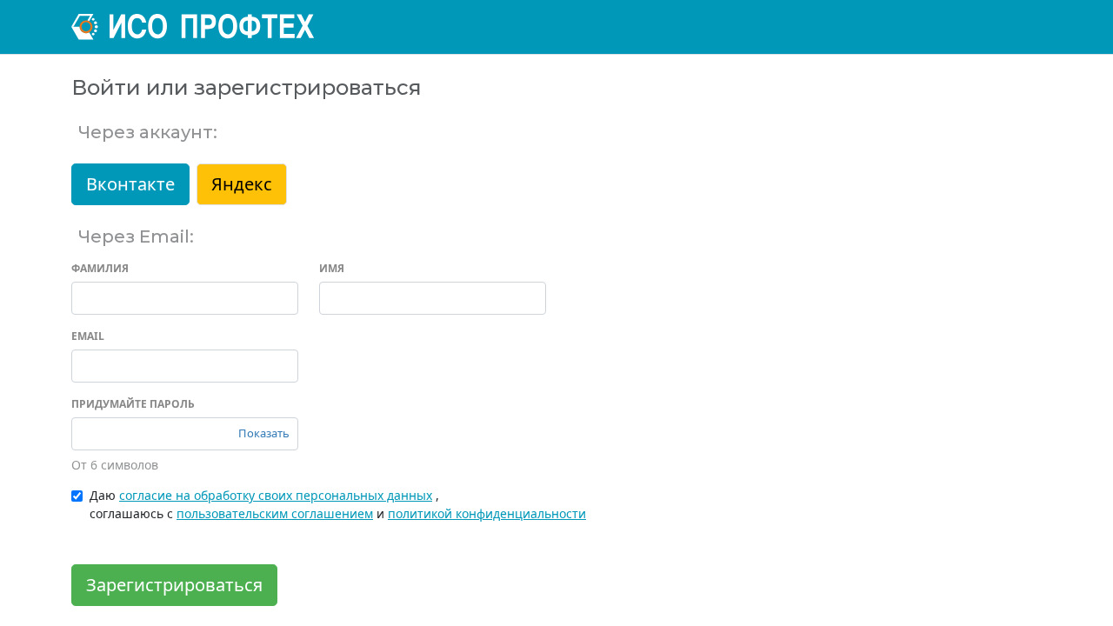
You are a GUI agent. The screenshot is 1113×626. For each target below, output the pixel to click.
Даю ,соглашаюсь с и (338, 504)
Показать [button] (264, 433)
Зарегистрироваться (174, 584)
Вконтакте (130, 184)
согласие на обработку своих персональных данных (275, 495)
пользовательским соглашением (275, 513)
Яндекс (241, 184)
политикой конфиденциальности (487, 513)
